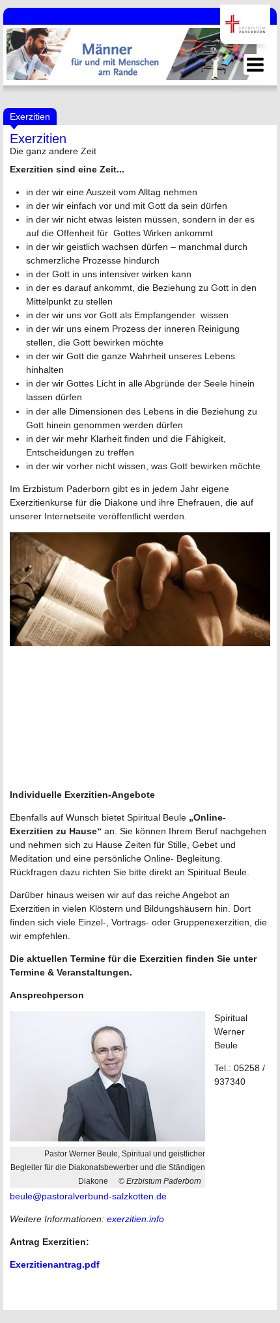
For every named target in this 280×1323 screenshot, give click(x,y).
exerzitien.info (135, 1219)
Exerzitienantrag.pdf (55, 1264)
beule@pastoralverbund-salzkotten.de (88, 1196)
